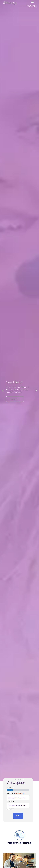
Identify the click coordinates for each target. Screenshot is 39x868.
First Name (10, 801)
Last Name (10, 809)
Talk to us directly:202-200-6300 (31, 6)
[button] (32, 2)
